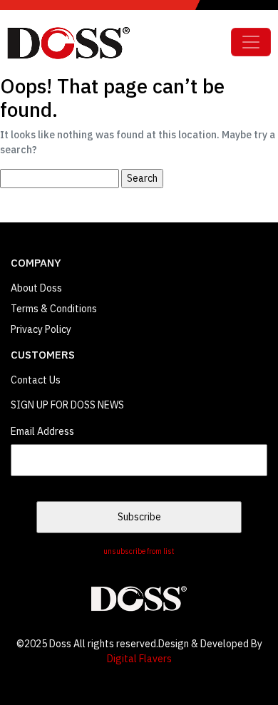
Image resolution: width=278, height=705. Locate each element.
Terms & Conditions (54, 308)
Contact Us (36, 380)
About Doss (36, 288)
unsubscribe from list (139, 551)
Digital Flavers (139, 658)
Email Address (42, 431)
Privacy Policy (41, 329)
